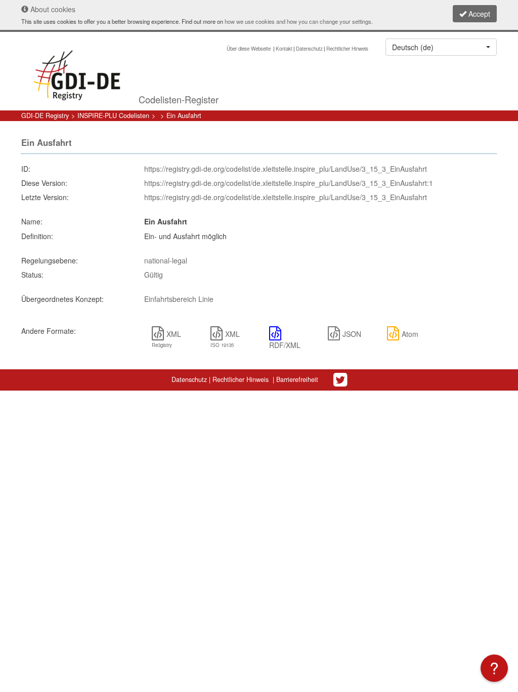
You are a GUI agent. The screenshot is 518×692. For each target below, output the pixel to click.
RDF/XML (284, 345)
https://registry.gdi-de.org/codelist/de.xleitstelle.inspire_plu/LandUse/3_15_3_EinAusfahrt (285, 169)
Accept (478, 14)
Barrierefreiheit (297, 379)
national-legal (165, 260)
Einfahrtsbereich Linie (178, 299)
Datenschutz (309, 48)
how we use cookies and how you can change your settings (298, 21)
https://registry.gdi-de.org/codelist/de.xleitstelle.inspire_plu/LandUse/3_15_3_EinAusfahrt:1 (288, 183)
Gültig (153, 275)
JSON (351, 334)
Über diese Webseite (249, 48)
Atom (410, 334)
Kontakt (284, 48)
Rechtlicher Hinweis (347, 48)
